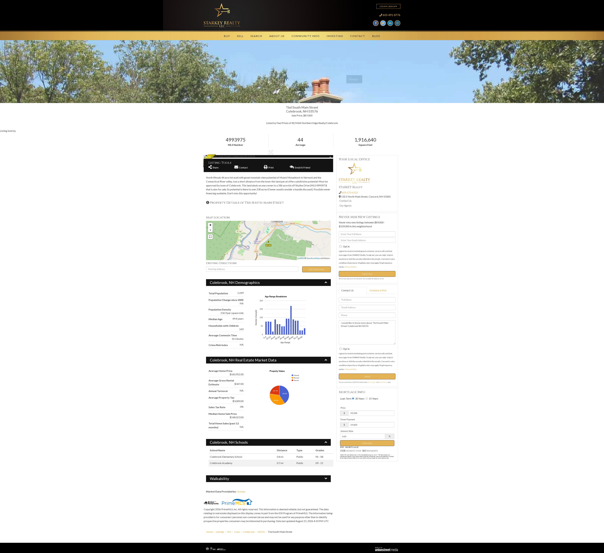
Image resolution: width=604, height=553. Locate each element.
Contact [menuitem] (357, 35)
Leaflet (300, 258)
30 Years (359, 398)
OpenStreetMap (312, 258)
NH (229, 531)
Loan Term (345, 398)
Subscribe (367, 273)
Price (343, 408)
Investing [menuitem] (335, 35)
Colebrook (249, 531)
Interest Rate (347, 431)
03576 (261, 531)
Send (367, 376)
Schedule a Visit (378, 290)
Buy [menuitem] (227, 35)
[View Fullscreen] (210, 236)
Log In (383, 6)
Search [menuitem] (256, 35)
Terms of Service (382, 382)
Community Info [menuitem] (306, 35)
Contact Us (345, 200)
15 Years (373, 398)
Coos (237, 531)
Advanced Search (304, 88)
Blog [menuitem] (376, 35)
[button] (354, 79)
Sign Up (392, 6)
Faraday (240, 491)
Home (209, 531)
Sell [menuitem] (240, 35)
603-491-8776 (391, 15)
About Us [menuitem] (277, 35)
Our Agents (345, 205)
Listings (220, 531)
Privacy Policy (350, 267)
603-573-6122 (350, 192)
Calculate (367, 442)
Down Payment (348, 419)
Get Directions (316, 269)
